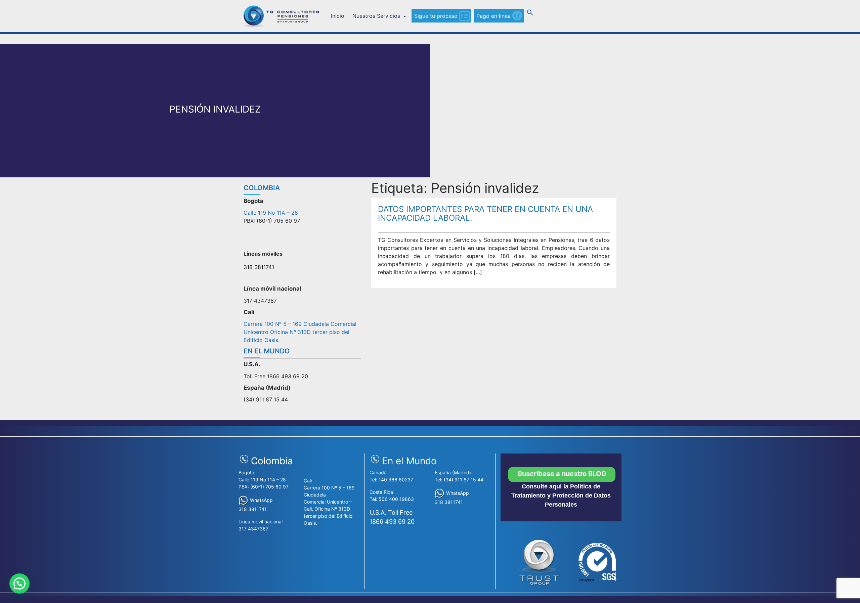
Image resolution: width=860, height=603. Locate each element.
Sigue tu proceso (436, 15)
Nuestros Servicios (377, 15)
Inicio (337, 15)
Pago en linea (493, 15)
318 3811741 (259, 267)
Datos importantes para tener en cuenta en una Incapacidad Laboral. (485, 213)
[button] (530, 13)
